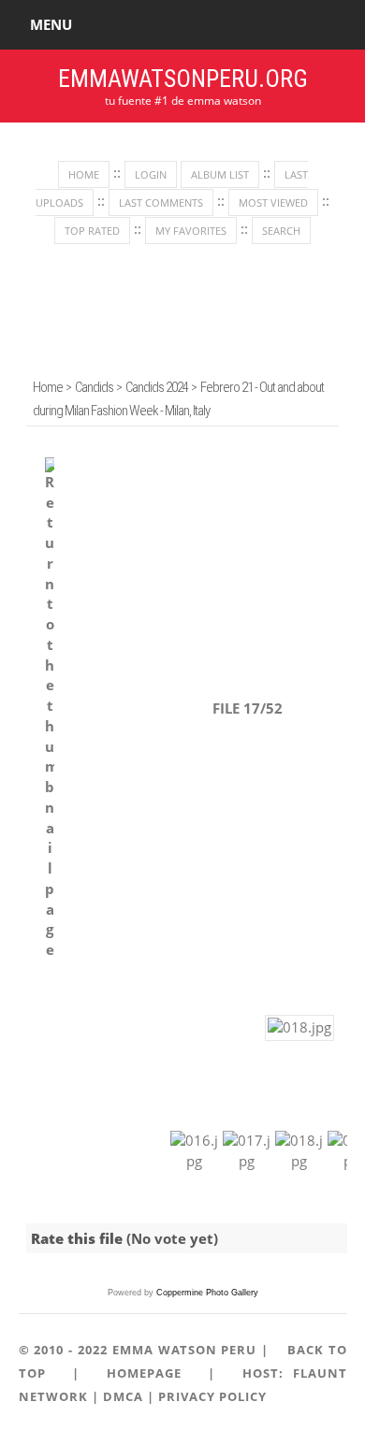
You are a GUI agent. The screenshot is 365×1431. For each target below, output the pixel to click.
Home (83, 174)
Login (151, 174)
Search (281, 231)
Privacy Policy (212, 1396)
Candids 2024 (156, 387)
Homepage (144, 1373)
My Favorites (190, 231)
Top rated (92, 231)
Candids (94, 387)
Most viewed (273, 202)
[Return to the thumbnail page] (50, 709)
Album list (220, 174)
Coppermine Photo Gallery (207, 1292)
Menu (51, 24)
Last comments (161, 202)
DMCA (123, 1396)
